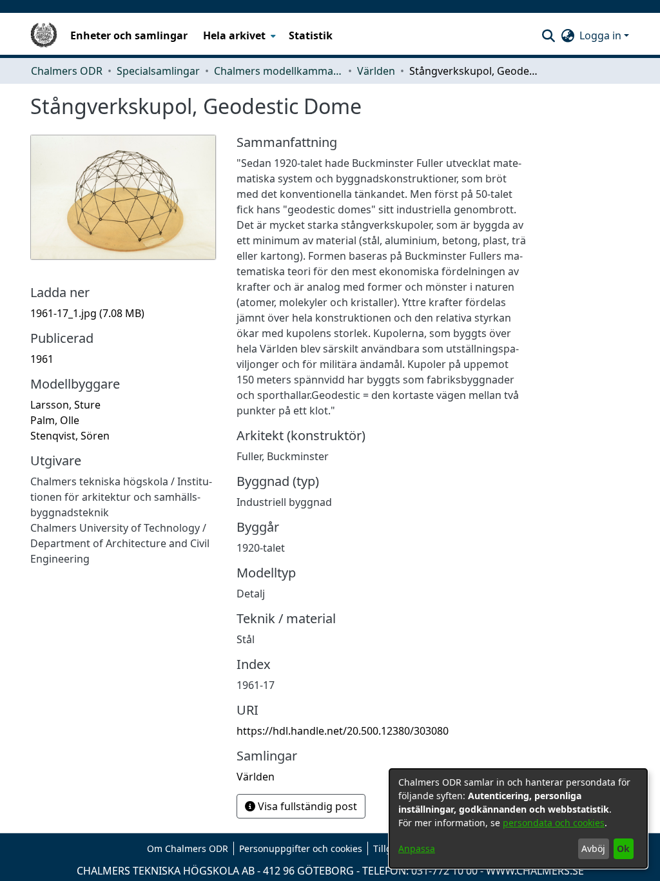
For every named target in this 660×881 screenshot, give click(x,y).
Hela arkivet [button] (234, 35)
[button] (548, 35)
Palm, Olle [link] (54, 420)
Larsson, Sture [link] (65, 405)
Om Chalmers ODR (187, 848)
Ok (623, 848)
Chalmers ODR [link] (66, 71)
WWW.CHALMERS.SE (535, 871)
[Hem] (43, 35)
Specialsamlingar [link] (158, 71)
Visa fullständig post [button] (306, 806)
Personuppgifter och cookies (300, 848)
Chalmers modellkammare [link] (278, 71)
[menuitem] (238, 35)
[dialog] (518, 818)
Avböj (593, 848)
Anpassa (416, 848)
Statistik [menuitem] (311, 35)
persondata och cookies (554, 823)
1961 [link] (41, 359)
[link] (87, 313)
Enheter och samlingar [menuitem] (129, 35)
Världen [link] (376, 71)
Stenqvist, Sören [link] (70, 436)
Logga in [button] (601, 35)
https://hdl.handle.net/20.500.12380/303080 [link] (343, 731)
